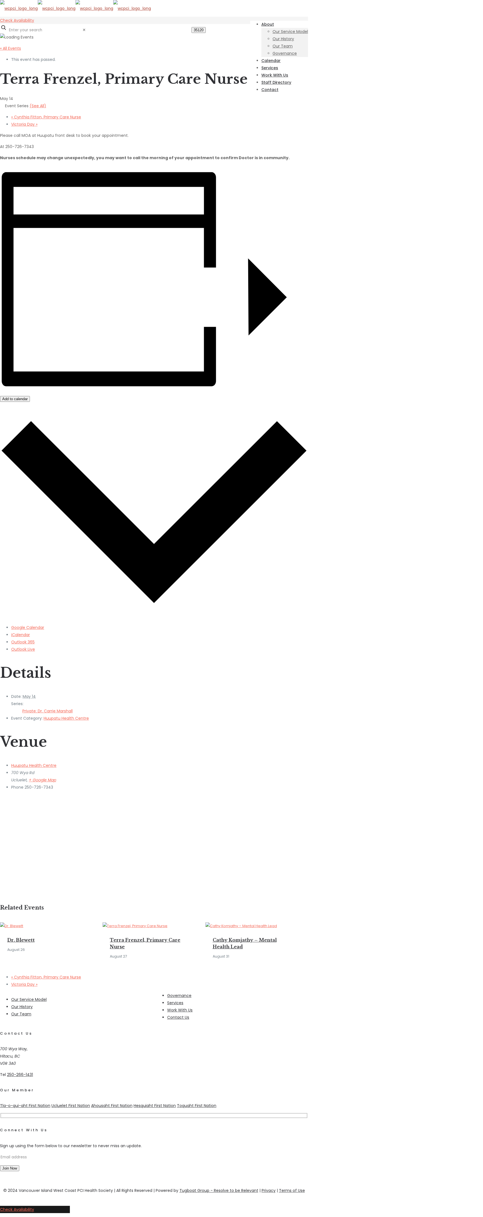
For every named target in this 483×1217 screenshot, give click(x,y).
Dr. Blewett (21, 940)
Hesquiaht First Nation (155, 1105)
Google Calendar (27, 627)
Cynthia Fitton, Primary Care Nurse (46, 117)
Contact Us (178, 1017)
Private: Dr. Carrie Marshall (47, 711)
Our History (22, 1007)
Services (175, 1003)
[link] (84, 30)
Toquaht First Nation (196, 1105)
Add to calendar (15, 399)
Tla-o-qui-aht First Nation (25, 1105)
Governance (179, 995)
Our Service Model (29, 999)
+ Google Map (42, 780)
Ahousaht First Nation (111, 1105)
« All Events (10, 48)
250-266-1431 (20, 1074)
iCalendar (20, 635)
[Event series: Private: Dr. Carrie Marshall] (130, 956)
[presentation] (11, 926)
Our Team (21, 1014)
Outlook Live (23, 649)
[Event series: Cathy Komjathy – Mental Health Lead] (232, 956)
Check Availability (17, 20)
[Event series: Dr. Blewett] (28, 949)
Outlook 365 (23, 642)
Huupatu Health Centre (66, 718)
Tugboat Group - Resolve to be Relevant (218, 1190)
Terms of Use (292, 1190)
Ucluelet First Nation (70, 1105)
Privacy (269, 1190)
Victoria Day (24, 124)
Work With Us (180, 1010)
